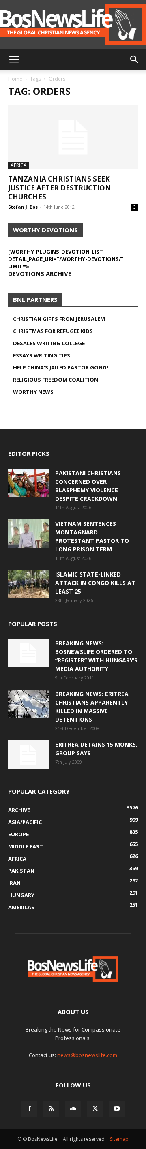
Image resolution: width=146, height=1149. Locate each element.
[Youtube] (117, 1109)
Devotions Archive (39, 273)
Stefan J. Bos (23, 207)
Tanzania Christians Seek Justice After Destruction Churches (59, 187)
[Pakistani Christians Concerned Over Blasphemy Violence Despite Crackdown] (28, 483)
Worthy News (33, 391)
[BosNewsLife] (73, 24)
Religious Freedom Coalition (55, 379)
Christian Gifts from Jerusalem (59, 318)
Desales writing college (49, 343)
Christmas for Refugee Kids (53, 331)
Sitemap (119, 1139)
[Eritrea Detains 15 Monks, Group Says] (28, 754)
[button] (14, 59)
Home (15, 78)
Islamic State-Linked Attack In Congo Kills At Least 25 (95, 582)
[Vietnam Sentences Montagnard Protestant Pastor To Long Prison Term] (28, 533)
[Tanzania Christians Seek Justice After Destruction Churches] (73, 137)
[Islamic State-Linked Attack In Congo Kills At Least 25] (28, 584)
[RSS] (51, 1109)
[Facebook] (29, 1109)
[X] (95, 1109)
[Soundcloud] (73, 1109)
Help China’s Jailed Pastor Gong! (60, 367)
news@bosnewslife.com (87, 1055)
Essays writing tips (41, 355)
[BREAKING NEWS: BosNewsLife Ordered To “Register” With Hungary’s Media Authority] (28, 653)
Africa (19, 165)
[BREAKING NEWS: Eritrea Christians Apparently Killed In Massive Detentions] (28, 704)
